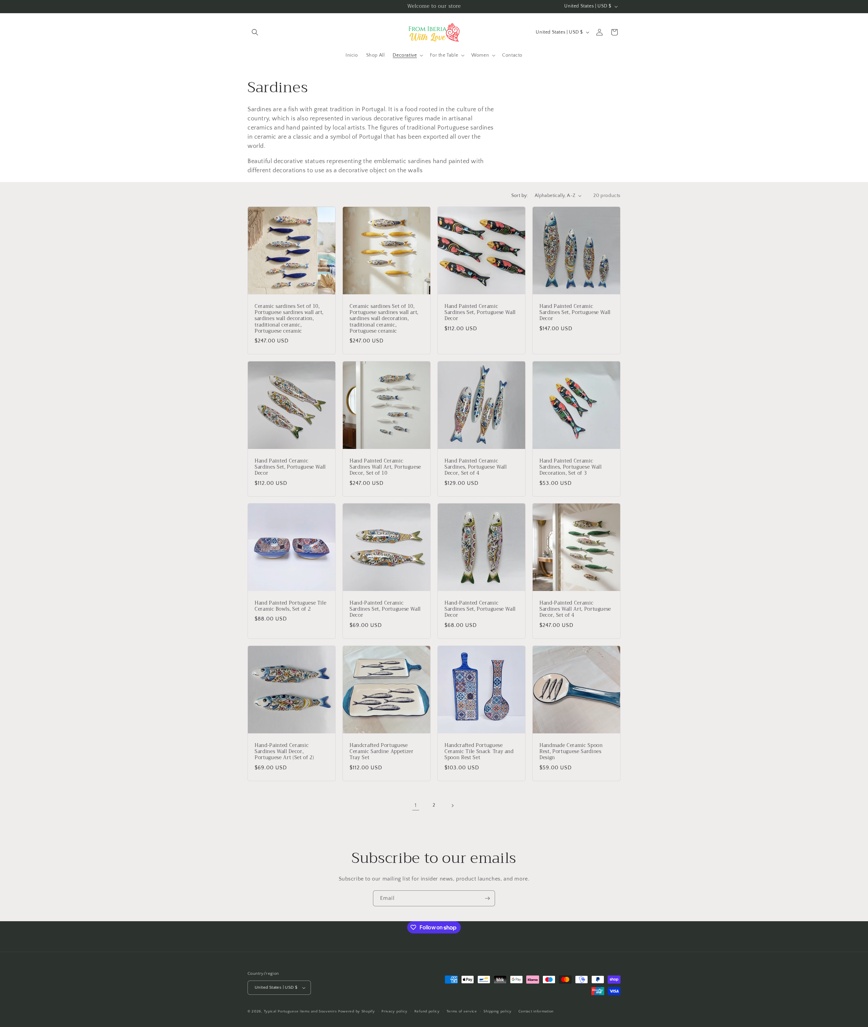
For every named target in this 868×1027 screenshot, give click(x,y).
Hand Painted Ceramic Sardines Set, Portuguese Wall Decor (480, 312)
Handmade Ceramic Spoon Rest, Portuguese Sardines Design (571, 752)
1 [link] (416, 805)
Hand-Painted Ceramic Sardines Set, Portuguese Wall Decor (385, 609)
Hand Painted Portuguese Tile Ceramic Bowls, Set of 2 (290, 606)
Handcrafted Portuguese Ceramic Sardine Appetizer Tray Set (382, 752)
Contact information (536, 1011)
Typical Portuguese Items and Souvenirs (300, 1011)
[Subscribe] (487, 898)
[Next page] (452, 805)
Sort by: (519, 195)
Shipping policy (498, 1011)
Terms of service (462, 1011)
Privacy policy (394, 1011)
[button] (255, 32)
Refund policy (427, 1011)
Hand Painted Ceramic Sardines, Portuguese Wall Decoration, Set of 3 (570, 467)
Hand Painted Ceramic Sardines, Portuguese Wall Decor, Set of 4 (476, 467)
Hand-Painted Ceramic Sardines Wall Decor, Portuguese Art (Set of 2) (284, 752)
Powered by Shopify (356, 1011)
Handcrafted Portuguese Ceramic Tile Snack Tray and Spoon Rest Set (479, 752)
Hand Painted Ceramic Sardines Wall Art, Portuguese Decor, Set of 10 (385, 467)
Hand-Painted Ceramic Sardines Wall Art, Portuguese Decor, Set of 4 (575, 609)
